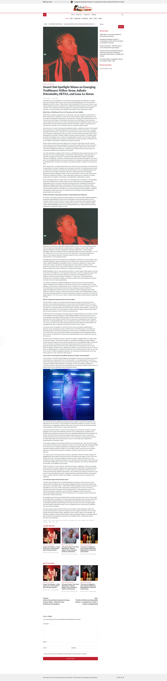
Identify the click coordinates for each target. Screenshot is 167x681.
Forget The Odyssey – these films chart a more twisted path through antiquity (51, 548)
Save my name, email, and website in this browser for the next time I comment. (65, 653)
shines (76, 520)
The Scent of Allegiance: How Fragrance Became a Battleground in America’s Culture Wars (88, 549)
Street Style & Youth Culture (48, 582)
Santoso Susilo (55, 98)
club (46, 520)
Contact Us (87, 14)
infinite (64, 520)
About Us (78, 14)
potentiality (71, 520)
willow (53, 521)
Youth (56, 521)
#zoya (95, 18)
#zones (100, 18)
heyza (61, 520)
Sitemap (94, 14)
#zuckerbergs (77, 18)
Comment (46, 623)
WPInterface (94, 677)
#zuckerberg (85, 18)
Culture (49, 520)
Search (102, 24)
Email (45, 647)
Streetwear (91, 520)
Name (45, 641)
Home (72, 14)
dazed (53, 520)
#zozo (91, 18)
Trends (49, 521)
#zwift (71, 18)
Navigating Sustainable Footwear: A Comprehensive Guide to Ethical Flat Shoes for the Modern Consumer (64, 2)
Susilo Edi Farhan (108, 1)
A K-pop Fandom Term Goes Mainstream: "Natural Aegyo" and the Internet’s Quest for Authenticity (70, 549)
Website (73, 647)
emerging (57, 520)
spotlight (83, 520)
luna (68, 520)
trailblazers (45, 521)
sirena (79, 520)
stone (87, 520)
